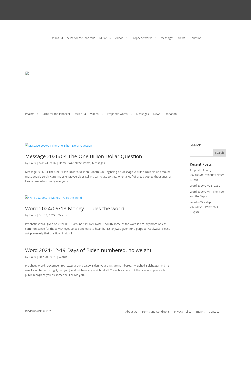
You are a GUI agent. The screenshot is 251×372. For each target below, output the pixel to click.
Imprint (200, 311)
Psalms (54, 38)
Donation (195, 38)
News (181, 38)
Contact (214, 311)
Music (103, 38)
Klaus (32, 163)
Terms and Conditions (156, 311)
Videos (119, 38)
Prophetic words (142, 38)
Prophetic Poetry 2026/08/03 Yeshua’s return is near (207, 174)
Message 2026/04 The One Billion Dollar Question (83, 156)
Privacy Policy (182, 311)
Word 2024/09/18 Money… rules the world (74, 208)
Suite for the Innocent (81, 38)
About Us (131, 311)
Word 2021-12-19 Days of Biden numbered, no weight (88, 250)
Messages (167, 38)
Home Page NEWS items (74, 163)
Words (62, 215)
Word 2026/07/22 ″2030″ (205, 185)
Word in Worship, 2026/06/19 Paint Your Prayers (204, 206)
